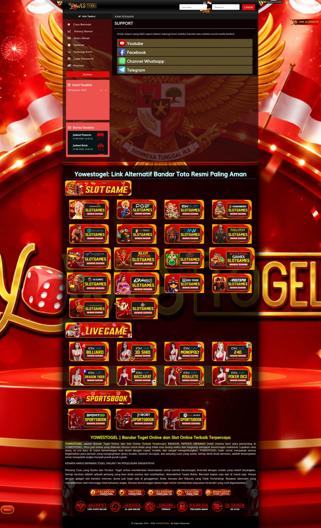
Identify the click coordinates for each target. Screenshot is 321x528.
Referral (78, 45)
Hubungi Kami (82, 52)
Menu (7, 509)
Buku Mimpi (81, 38)
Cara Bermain (81, 24)
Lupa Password (82, 58)
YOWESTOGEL (163, 523)
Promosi (78, 65)
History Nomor (82, 31)
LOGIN (248, 7)
